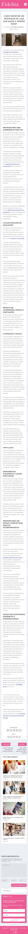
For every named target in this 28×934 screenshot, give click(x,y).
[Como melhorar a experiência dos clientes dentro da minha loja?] (14, 787)
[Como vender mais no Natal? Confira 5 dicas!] (14, 829)
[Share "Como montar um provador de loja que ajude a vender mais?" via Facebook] (7, 730)
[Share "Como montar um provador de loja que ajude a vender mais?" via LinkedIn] (20, 730)
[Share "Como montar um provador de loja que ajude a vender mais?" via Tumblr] (17, 730)
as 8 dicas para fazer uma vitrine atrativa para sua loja (14, 716)
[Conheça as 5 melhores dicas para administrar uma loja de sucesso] (14, 766)
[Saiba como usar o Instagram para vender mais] (14, 808)
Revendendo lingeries (17, 27)
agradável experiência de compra (12, 558)
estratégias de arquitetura (10, 52)
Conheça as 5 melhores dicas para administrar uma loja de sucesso (13, 776)
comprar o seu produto (17, 238)
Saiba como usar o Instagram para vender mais (13, 818)
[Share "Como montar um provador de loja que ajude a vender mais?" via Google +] (14, 730)
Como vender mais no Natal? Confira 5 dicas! (13, 838)
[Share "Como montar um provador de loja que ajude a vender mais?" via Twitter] (10, 730)
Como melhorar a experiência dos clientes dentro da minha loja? (13, 797)
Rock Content (14, 928)
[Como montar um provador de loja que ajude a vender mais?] (14, 39)
